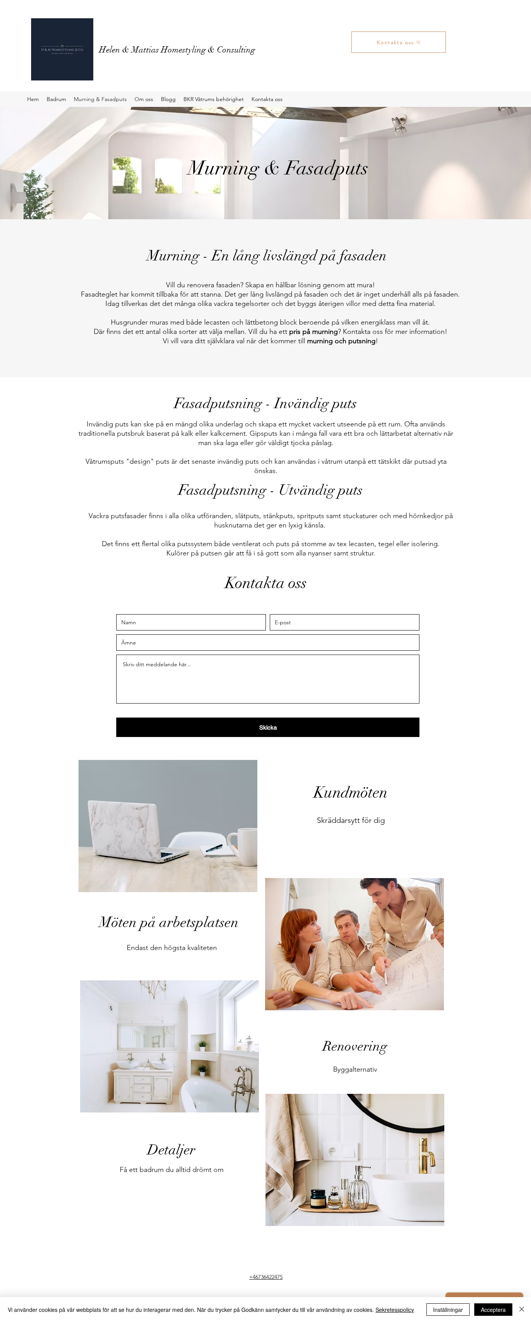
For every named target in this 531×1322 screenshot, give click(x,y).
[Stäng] (521, 1309)
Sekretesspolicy (395, 1309)
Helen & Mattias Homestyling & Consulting (177, 49)
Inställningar (448, 1309)
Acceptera (493, 1309)
